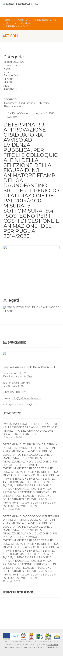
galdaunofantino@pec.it (23, 404)
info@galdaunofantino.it (26, 398)
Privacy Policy (36, 647)
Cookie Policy (52, 647)
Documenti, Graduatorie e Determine (27, 103)
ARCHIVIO (10, 99)
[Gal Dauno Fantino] (21, 4)
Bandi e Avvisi (12, 106)
